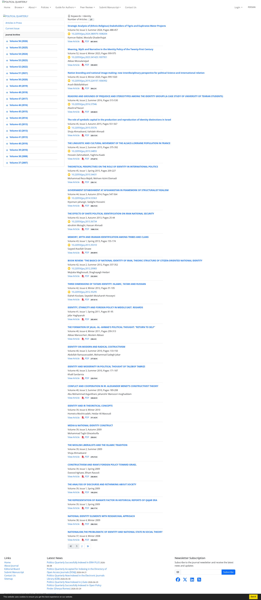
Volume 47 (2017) (19, 98)
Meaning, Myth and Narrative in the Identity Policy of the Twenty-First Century (110, 49)
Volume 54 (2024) (19, 54)
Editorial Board (12, 568)
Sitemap (8, 578)
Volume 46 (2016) (19, 105)
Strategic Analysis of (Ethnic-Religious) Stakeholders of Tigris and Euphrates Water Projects (117, 25)
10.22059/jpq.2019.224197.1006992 (89, 80)
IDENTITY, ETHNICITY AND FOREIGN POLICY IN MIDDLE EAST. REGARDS (105, 307)
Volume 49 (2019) (19, 86)
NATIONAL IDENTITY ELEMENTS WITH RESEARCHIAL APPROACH (101, 516)
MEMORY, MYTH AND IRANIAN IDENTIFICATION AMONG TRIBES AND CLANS (108, 237)
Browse (18, 7)
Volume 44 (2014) (19, 118)
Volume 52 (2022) (19, 66)
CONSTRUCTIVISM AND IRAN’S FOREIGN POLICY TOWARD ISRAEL (102, 464)
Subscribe (228, 572)
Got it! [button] (253, 597)
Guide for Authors (64, 7)
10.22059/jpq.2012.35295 (84, 291)
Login (238, 7)
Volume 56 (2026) (19, 41)
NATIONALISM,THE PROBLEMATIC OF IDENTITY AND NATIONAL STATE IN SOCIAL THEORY (115, 531)
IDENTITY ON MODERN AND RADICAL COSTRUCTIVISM (96, 346)
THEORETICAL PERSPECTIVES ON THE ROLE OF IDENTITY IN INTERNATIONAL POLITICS (113, 166)
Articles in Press (14, 22)
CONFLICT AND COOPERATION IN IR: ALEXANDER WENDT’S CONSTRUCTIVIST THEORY (113, 386)
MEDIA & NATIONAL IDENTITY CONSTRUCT (90, 425)
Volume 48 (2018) (19, 92)
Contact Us (130, 7)
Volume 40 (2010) (19, 143)
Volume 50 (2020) (19, 79)
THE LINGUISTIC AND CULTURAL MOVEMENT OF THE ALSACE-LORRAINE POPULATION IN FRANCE (119, 143)
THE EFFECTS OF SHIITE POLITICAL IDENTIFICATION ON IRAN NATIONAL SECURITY (111, 213)
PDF (90, 41)
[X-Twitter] (185, 580)
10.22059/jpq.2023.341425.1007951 (89, 57)
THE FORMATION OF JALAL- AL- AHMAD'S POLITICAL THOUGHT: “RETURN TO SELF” (111, 327)
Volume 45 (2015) (19, 111)
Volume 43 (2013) (19, 124)
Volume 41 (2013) (19, 137)
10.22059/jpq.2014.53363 (84, 198)
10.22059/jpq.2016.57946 (84, 104)
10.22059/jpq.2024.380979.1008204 (89, 33)
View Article (74, 41)
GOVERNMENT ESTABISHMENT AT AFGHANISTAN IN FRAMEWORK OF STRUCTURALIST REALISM (118, 190)
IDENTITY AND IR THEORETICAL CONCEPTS (90, 405)
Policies (45, 7)
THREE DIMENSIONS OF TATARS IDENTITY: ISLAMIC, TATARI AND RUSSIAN (107, 284)
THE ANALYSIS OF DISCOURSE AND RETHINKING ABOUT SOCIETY (102, 484)
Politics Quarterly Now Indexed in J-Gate (67, 582)
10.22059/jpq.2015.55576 (84, 127)
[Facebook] (178, 580)
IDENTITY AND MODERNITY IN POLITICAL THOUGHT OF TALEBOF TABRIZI (106, 366)
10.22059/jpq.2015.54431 (84, 174)
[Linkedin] (192, 580)
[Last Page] (88, 546)
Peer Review (86, 7)
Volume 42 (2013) (19, 130)
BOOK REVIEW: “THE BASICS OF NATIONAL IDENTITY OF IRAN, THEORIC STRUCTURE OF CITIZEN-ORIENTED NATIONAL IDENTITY (135, 260)
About (32, 7)
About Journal (11, 565)
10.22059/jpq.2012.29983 (84, 268)
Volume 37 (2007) (19, 162)
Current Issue (12, 28)
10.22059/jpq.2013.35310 (84, 244)
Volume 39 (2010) (19, 150)
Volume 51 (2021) (19, 73)
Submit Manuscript (109, 7)
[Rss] (199, 580)
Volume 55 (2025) (19, 47)
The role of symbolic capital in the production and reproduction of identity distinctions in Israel (119, 119)
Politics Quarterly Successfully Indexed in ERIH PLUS (73, 562)
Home (7, 7)
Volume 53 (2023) (19, 60)
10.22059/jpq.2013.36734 (84, 221)
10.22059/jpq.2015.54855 (84, 151)
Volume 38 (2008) (19, 156)
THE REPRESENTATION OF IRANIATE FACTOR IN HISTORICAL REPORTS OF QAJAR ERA (112, 500)
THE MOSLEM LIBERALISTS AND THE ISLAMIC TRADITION (97, 445)
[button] (73, 597)
